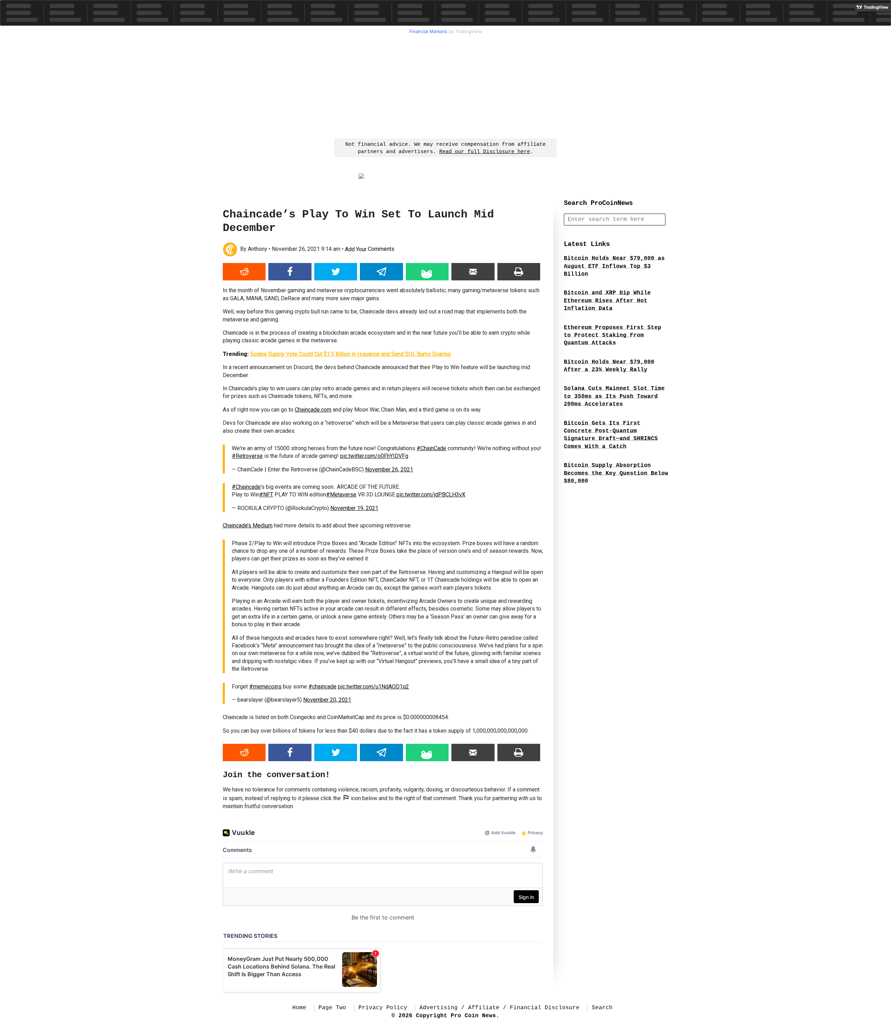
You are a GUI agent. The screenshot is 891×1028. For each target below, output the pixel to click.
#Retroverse (247, 456)
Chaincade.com (313, 409)
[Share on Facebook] (289, 271)
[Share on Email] (472, 271)
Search (602, 1008)
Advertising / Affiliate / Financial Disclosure (499, 1008)
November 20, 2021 (327, 699)
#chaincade (322, 686)
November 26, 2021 (389, 469)
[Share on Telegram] (381, 271)
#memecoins (265, 686)
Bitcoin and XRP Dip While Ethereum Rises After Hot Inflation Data (607, 301)
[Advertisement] (445, 85)
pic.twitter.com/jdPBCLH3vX (430, 494)
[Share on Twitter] (335, 271)
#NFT (266, 494)
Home (299, 1008)
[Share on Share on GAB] (427, 271)
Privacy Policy (382, 1008)
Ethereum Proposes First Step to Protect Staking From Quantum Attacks (612, 335)
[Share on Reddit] (244, 271)
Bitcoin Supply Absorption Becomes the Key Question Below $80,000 (616, 473)
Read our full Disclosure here (484, 152)
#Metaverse (341, 494)
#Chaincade (246, 487)
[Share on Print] (518, 271)
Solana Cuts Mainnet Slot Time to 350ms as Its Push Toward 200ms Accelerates (614, 396)
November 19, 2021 (354, 508)
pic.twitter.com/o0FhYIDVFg (374, 456)
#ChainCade (431, 448)
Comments (369, 249)
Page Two (332, 1008)
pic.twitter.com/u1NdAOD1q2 (373, 686)
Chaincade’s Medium (248, 525)
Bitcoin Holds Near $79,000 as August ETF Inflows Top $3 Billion (614, 266)
